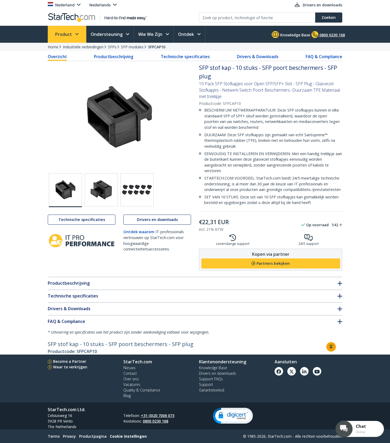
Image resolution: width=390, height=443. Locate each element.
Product (64, 34)
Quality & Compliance (141, 390)
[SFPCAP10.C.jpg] (137, 189)
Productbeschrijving (113, 56)
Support (206, 384)
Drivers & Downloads (258, 56)
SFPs (112, 46)
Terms (54, 436)
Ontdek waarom (138, 232)
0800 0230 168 (155, 421)
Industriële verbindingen (83, 46)
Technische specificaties (185, 56)
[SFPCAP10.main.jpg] (65, 190)
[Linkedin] (304, 371)
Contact (130, 373)
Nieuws (129, 367)
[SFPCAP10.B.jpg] (101, 189)
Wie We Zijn (150, 34)
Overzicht (57, 56)
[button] (233, 415)
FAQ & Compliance (324, 56)
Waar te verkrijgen (70, 366)
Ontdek (186, 34)
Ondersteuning (107, 34)
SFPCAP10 (156, 46)
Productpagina (93, 436)
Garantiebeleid (211, 390)
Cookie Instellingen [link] (128, 436)
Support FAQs (211, 378)
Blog (127, 395)
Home (53, 46)
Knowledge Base (294, 34)
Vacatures (131, 384)
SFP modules (132, 46)
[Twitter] (291, 371)
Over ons (131, 378)
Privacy (69, 436)
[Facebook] (279, 371)
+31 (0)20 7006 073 (157, 415)
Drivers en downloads (157, 219)
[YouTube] (317, 371)
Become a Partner (69, 361)
